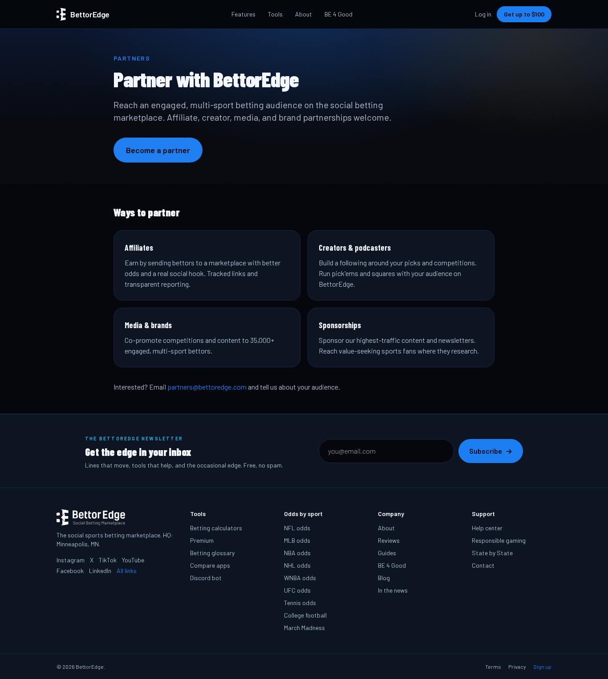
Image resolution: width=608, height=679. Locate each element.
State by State (492, 553)
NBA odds (297, 553)
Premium (202, 540)
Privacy (517, 666)
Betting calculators (216, 528)
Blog (384, 577)
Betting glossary (212, 553)
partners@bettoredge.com (207, 386)
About (303, 14)
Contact (483, 565)
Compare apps (210, 565)
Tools (275, 14)
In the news (393, 590)
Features (243, 14)
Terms (493, 666)
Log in (483, 14)
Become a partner (158, 150)
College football (305, 615)
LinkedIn (100, 570)
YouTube (133, 560)
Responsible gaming (499, 540)
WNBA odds (300, 577)
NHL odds (297, 565)
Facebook (70, 570)
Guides (387, 553)
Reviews (389, 540)
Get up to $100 (524, 14)
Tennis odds (300, 602)
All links (127, 570)
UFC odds (297, 590)
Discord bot (206, 577)
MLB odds (297, 540)
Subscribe (490, 451)
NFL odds (297, 528)
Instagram (71, 560)
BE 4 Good (338, 14)
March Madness (304, 627)
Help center (487, 528)
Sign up (542, 666)
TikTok (108, 560)
